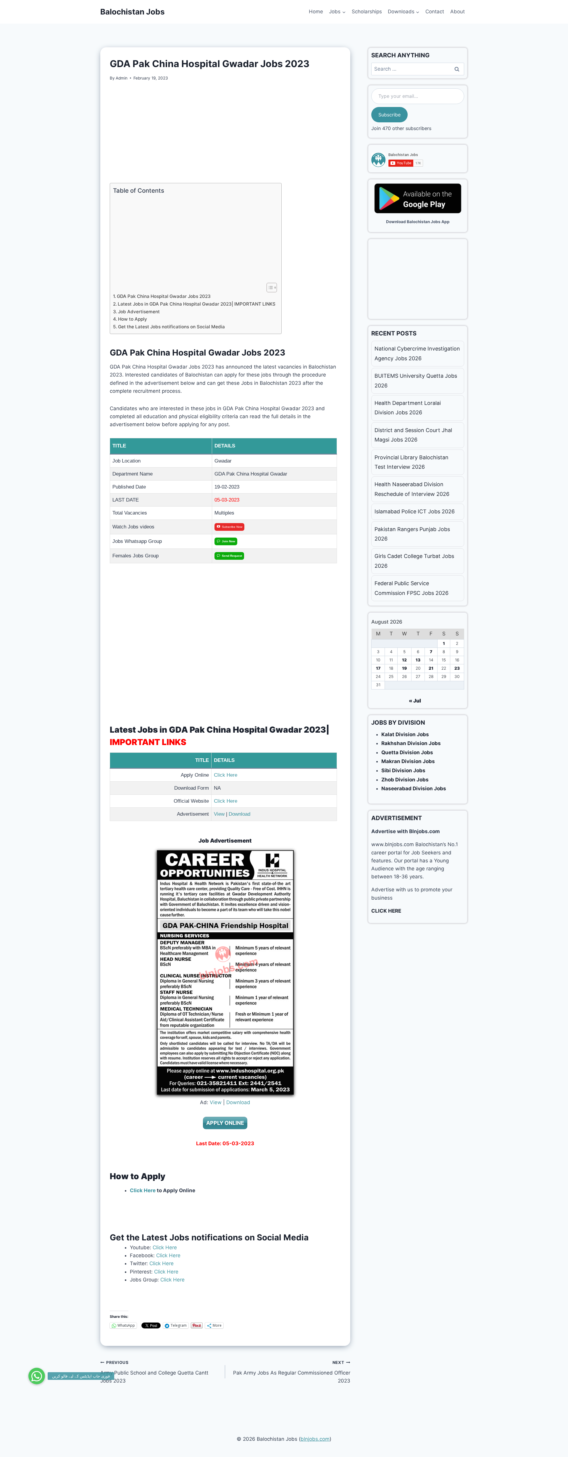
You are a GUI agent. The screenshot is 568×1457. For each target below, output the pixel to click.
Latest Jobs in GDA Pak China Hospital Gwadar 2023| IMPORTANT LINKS (196, 304)
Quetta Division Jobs (407, 752)
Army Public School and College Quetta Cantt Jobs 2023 (154, 1372)
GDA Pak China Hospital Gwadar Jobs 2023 (164, 296)
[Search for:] (417, 69)
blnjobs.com (315, 1439)
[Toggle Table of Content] (268, 288)
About (457, 11)
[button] (36, 1376)
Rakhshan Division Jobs (411, 743)
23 (457, 668)
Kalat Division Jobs (405, 734)
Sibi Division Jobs (403, 770)
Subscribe (389, 115)
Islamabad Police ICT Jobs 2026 (415, 511)
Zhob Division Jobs (405, 780)
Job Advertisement (139, 311)
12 (404, 660)
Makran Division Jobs (408, 761)
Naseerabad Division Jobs (413, 788)
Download (239, 814)
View (219, 814)
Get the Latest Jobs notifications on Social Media (171, 327)
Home (316, 11)
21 (431, 668)
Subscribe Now (232, 526)
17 (378, 668)
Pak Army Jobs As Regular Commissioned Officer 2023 (291, 1372)
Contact (434, 11)
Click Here (225, 775)
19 (404, 668)
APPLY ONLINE (225, 1123)
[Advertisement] (225, 132)
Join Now (228, 541)
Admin (122, 78)
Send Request (232, 555)
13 (418, 660)
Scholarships (367, 11)
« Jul (415, 701)
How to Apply (132, 319)
